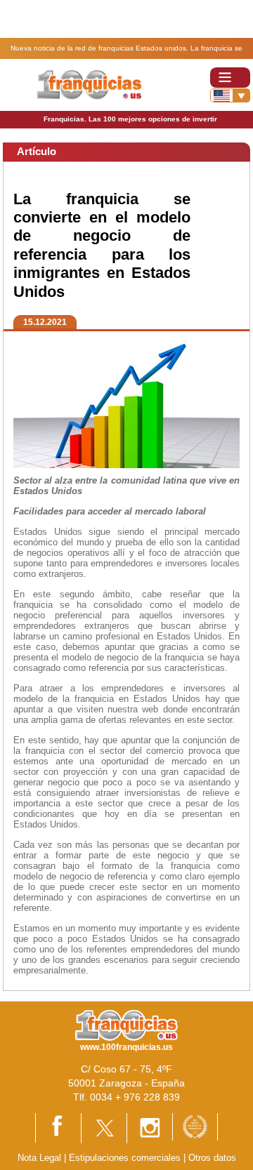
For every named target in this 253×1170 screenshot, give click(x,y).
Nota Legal (39, 1157)
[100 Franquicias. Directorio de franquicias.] (90, 84)
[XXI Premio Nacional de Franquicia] (195, 1126)
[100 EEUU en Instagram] (150, 1127)
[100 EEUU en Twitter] (104, 1127)
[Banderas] (230, 95)
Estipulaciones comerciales (126, 1157)
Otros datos (212, 1157)
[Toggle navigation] (230, 77)
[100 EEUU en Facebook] (58, 1127)
